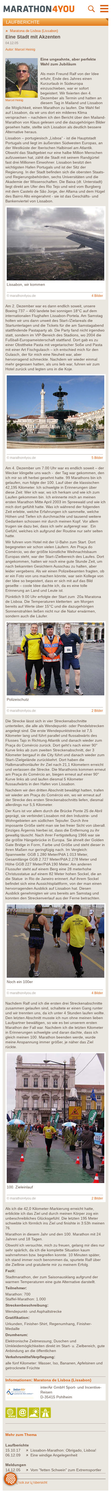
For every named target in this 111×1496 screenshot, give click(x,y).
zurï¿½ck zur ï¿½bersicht (28, 1482)
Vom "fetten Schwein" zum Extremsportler (65, 1470)
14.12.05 (12, 1470)
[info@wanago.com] (23, 1413)
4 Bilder (97, 296)
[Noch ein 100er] (55, 976)
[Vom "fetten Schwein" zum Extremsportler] (28, 1470)
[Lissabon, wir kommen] (55, 279)
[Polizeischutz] (55, 694)
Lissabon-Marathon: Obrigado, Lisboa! (63, 1450)
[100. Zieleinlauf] (55, 1182)
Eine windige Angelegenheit (53, 1455)
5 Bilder (97, 458)
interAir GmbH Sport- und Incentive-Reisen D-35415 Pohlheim (71, 1392)
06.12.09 (12, 1455)
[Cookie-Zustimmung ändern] (10, 1478)
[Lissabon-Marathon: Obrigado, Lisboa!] (28, 1450)
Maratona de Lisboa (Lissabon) (34, 31)
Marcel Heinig (25, 49)
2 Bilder (97, 711)
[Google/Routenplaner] (46, 1413)
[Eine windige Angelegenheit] (28, 1455)
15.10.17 (12, 1450)
